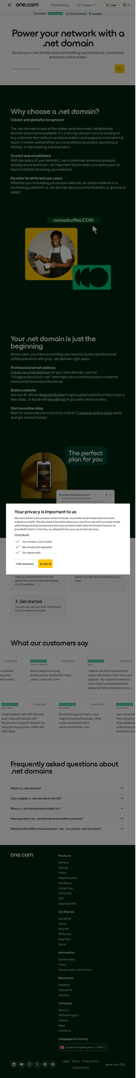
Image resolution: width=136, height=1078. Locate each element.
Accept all (45, 563)
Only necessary (25, 563)
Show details (22, 534)
